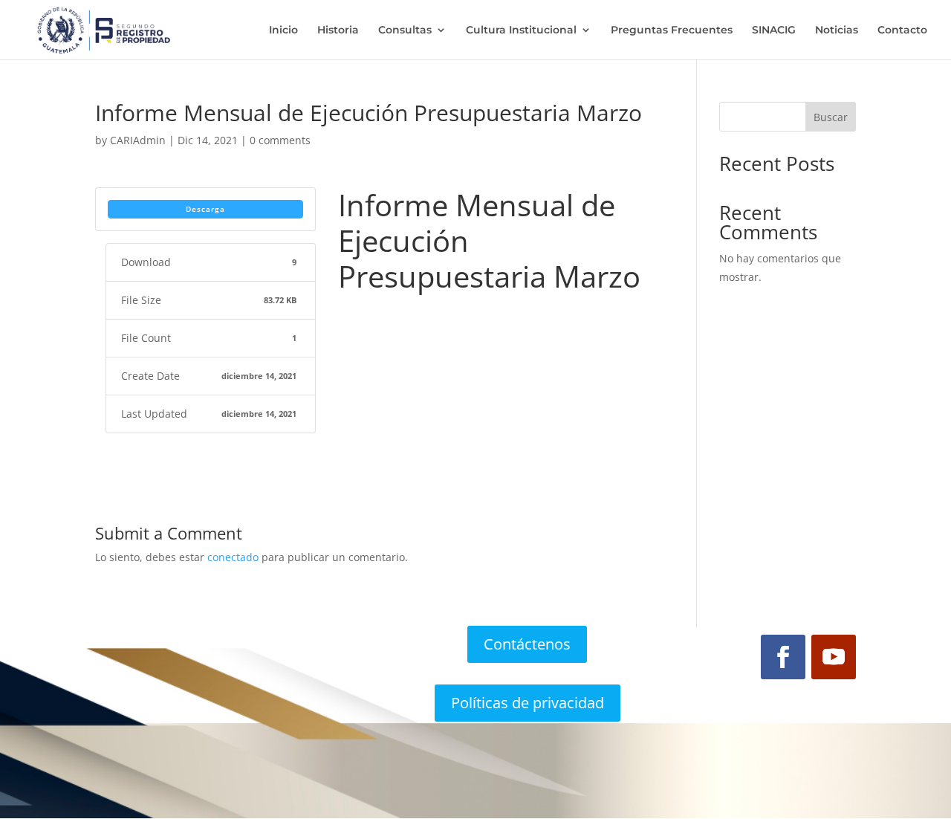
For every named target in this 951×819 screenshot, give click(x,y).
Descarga (205, 209)
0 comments (280, 140)
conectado (233, 557)
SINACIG (774, 30)
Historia (338, 30)
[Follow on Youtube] (833, 657)
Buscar (831, 117)
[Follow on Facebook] (783, 657)
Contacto (902, 30)
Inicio (283, 30)
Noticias (836, 30)
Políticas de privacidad (527, 703)
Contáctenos (527, 644)
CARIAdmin (138, 140)
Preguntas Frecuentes (672, 30)
